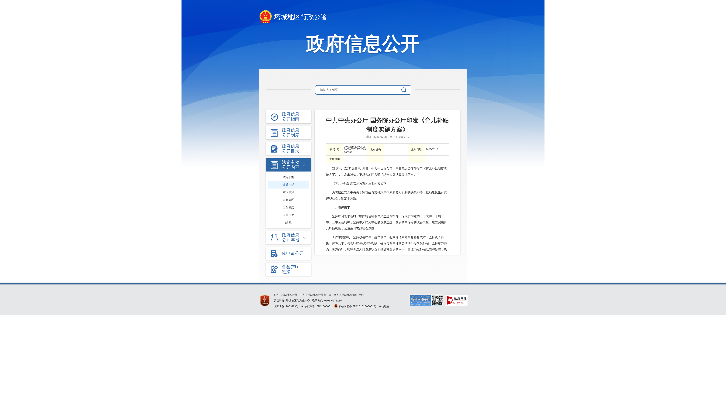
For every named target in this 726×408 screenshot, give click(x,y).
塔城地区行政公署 (300, 16)
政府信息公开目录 (290, 149)
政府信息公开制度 (290, 133)
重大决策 (288, 192)
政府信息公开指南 (290, 116)
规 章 (288, 222)
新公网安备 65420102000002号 (357, 306)
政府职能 (288, 177)
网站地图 (384, 306)
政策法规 (288, 184)
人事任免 (288, 214)
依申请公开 (293, 253)
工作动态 (288, 207)
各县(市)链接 (290, 269)
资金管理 (288, 199)
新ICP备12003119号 (287, 306)
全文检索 (406, 90)
